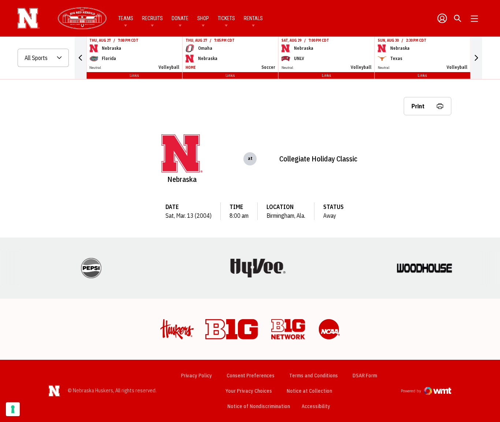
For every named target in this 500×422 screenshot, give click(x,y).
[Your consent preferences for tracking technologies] (13, 409)
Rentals (253, 18)
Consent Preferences (251, 375)
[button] (80, 58)
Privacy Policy (196, 375)
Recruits (152, 18)
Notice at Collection (309, 391)
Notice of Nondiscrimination (258, 406)
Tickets (226, 18)
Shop (203, 18)
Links (134, 75)
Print (418, 106)
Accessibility (316, 406)
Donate (180, 18)
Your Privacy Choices (248, 391)
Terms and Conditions (313, 375)
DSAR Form (364, 375)
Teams (125, 18)
